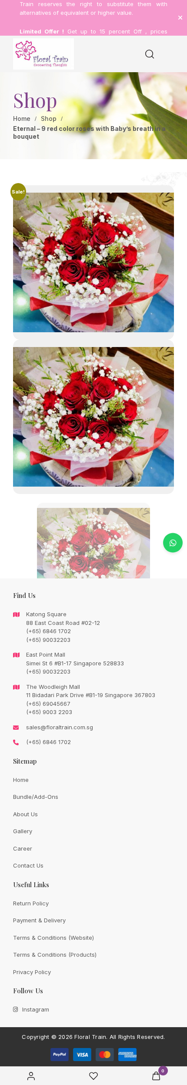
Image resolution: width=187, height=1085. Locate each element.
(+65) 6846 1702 (48, 741)
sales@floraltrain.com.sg (59, 727)
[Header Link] (180, 17)
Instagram (35, 1009)
